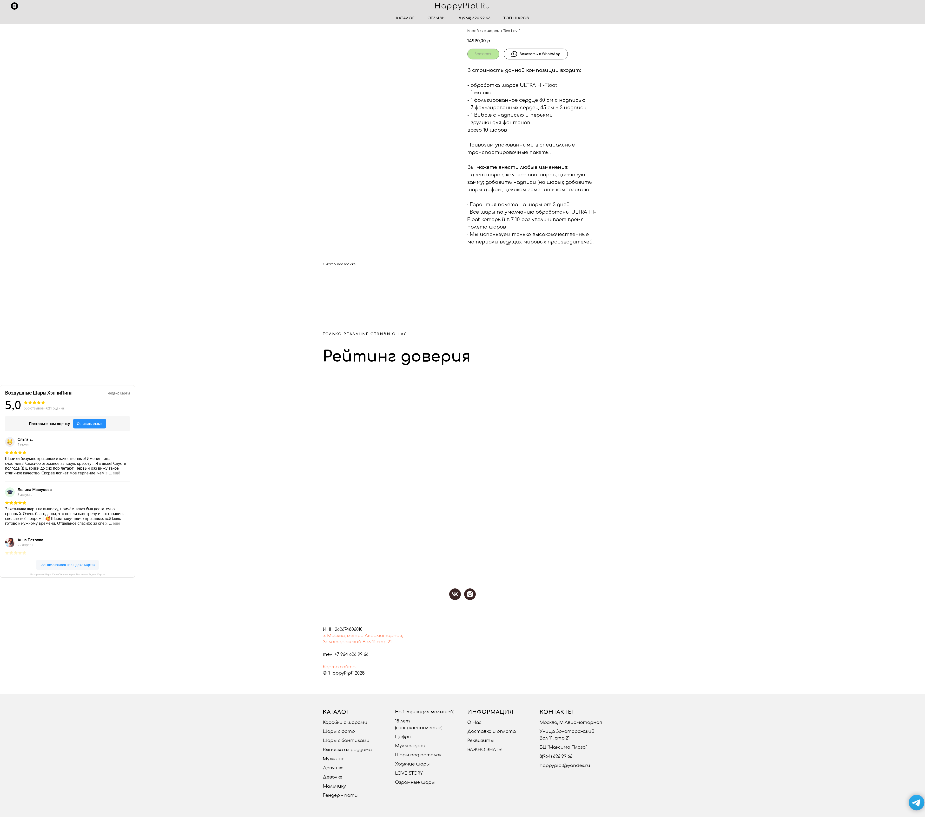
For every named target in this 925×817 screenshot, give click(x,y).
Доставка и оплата (491, 731)
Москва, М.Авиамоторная (571, 722)
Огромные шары (415, 782)
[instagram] (14, 6)
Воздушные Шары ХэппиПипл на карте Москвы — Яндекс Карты (67, 574)
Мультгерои (410, 745)
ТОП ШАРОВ (516, 18)
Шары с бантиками (346, 740)
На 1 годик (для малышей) (425, 711)
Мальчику (334, 786)
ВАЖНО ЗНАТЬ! (484, 749)
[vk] (455, 594)
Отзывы (437, 18)
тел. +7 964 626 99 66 (346, 654)
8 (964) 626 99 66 (475, 18)
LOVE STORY (409, 773)
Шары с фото (339, 731)
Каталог (405, 18)
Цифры (403, 736)
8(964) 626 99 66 (556, 756)
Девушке (333, 768)
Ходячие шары (412, 764)
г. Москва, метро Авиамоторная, (363, 635)
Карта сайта (339, 666)
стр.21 (384, 641)
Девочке (332, 777)
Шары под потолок (418, 755)
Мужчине (333, 758)
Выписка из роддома (347, 749)
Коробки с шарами (345, 722)
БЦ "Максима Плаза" (563, 747)
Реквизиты (480, 740)
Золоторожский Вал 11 (349, 641)
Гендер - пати (340, 795)
